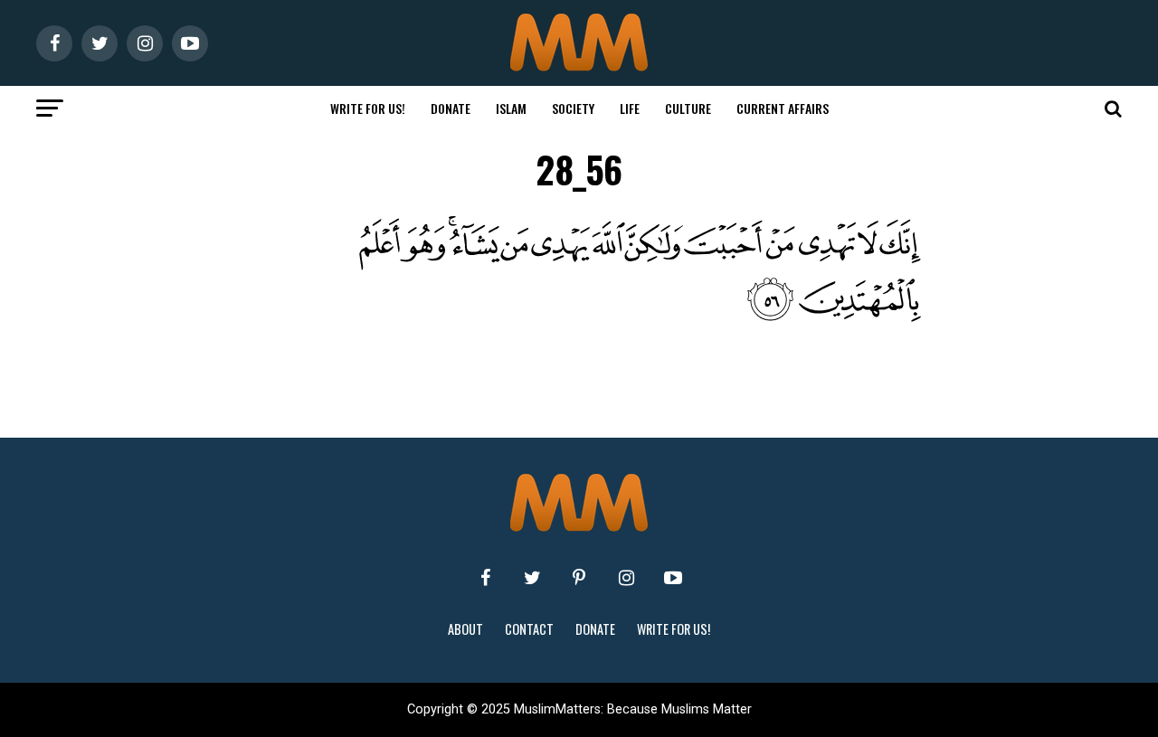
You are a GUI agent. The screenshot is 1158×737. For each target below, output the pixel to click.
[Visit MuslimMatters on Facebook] (485, 578)
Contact (529, 628)
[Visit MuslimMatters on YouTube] (673, 578)
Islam (511, 108)
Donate (450, 108)
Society (573, 108)
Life (630, 108)
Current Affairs (782, 108)
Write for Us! (367, 108)
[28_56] (615, 317)
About (465, 628)
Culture (688, 108)
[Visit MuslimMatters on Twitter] (532, 578)
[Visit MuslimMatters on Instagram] (626, 578)
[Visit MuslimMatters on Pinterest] (579, 578)
